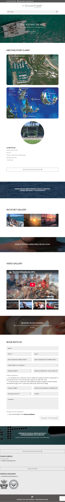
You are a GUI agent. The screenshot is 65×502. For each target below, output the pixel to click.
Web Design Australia (42, 499)
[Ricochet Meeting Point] (32, 84)
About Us (8, 152)
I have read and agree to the (21, 414)
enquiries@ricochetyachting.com (9, 476)
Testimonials (9, 160)
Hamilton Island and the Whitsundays (16, 155)
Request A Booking (48, 418)
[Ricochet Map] (32, 118)
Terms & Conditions (29, 414)
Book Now (32, 32)
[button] (10, 220)
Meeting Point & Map (12, 150)
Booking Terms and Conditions (25, 499)
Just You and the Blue (32, 24)
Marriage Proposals (11, 157)
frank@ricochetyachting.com (8, 460)
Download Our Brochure (32, 169)
